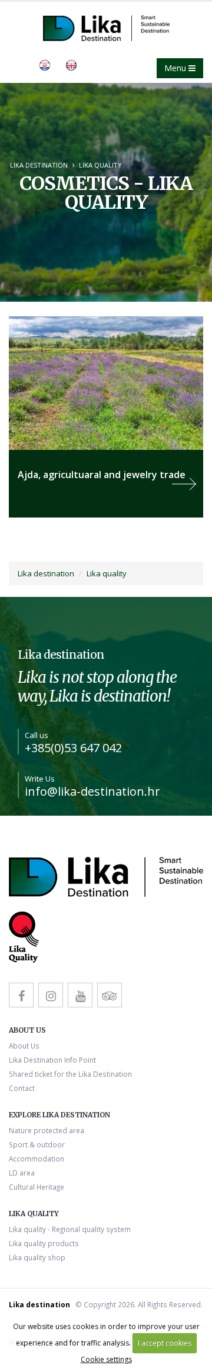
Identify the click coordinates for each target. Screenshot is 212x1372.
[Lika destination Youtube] (80, 995)
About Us (24, 1045)
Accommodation (36, 1158)
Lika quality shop (37, 1257)
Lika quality (100, 165)
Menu (176, 68)
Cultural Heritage (36, 1186)
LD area (22, 1172)
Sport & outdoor (37, 1144)
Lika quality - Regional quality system (70, 1229)
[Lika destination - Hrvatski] (44, 64)
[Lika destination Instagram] (50, 995)
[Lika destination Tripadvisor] (109, 995)
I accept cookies (164, 1343)
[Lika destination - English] (71, 64)
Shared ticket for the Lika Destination (70, 1074)
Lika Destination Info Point (52, 1059)
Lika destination (39, 165)
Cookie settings (106, 1359)
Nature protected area (46, 1130)
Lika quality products (44, 1243)
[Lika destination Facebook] (21, 995)
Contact (22, 1088)
